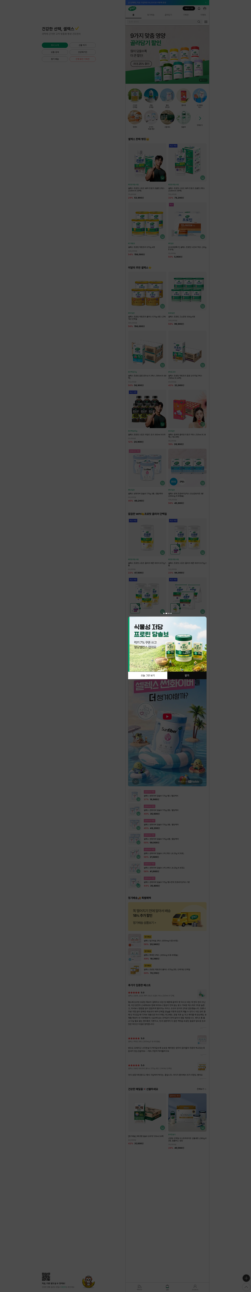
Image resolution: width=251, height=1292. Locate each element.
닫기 (187, 675)
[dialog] (167, 646)
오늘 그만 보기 (148, 675)
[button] (163, 613)
